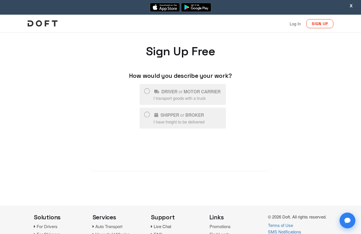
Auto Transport (108, 226)
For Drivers (47, 226)
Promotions (220, 226)
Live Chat (162, 226)
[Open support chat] (347, 220)
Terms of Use (280, 225)
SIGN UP (320, 23)
